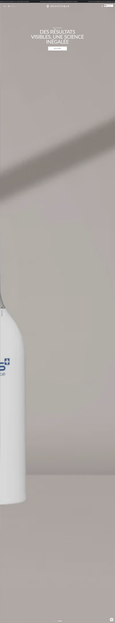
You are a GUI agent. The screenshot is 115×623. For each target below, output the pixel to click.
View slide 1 (55, 620)
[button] (102, 6)
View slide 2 (60, 620)
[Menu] (5, 6)
